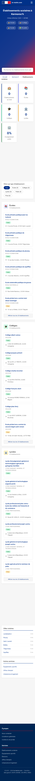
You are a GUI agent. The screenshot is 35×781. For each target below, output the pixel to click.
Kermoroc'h (15, 77)
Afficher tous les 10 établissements (18, 315)
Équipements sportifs (10, 666)
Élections (5, 756)
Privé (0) (7, 195)
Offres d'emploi (8, 670)
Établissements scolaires (9, 750)
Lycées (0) (8, 191)
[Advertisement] (17, 49)
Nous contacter (7, 733)
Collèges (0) (26, 187)
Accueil (5, 77)
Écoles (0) (15, 187)
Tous (6, 187)
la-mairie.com (18, 770)
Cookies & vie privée (8, 740)
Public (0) (18, 191)
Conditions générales (8, 736)
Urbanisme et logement (10, 674)
